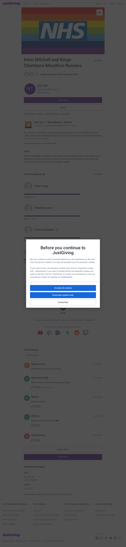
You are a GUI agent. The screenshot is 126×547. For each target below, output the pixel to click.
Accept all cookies (63, 288)
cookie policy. (67, 277)
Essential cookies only (63, 295)
